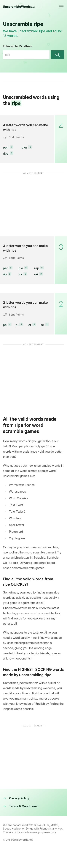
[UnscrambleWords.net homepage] (19, 6)
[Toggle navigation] (61, 6)
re (42, 325)
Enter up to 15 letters (17, 46)
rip (5, 274)
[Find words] (57, 54)
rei (36, 274)
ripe (6, 153)
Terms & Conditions (23, 806)
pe (5, 325)
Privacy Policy (19, 798)
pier (24, 147)
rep (36, 268)
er (29, 325)
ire (20, 274)
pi (17, 325)
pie (21, 268)
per (5, 268)
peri (6, 147)
